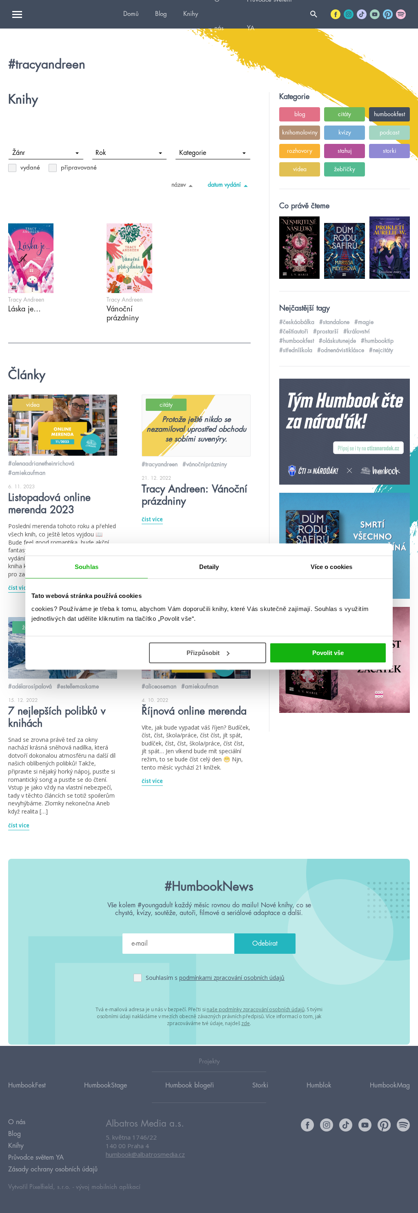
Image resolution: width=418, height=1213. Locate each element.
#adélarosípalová (30, 686)
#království (356, 331)
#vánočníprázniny (204, 464)
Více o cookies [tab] (331, 566)
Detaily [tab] (209, 566)
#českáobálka (296, 322)
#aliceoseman (159, 686)
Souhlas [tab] (86, 566)
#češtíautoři (293, 331)
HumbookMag (390, 1085)
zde (245, 1023)
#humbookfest (296, 341)
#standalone (334, 322)
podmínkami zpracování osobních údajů (232, 977)
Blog (161, 14)
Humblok (319, 1085)
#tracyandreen (160, 464)
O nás (16, 1122)
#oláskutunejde (337, 341)
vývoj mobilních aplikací (108, 1187)
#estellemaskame (78, 686)
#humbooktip (377, 341)
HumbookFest (27, 1085)
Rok (101, 153)
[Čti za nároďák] (344, 432)
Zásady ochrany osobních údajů (53, 1169)
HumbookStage (105, 1085)
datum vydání (224, 184)
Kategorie (192, 153)
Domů (131, 14)
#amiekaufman (26, 473)
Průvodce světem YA (36, 1157)
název (178, 184)
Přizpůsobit (203, 652)
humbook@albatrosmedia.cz (145, 1154)
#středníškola (295, 350)
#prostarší (325, 331)
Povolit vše (328, 652)
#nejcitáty (381, 350)
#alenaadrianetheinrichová (41, 463)
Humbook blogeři (189, 1085)
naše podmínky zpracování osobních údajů (255, 1009)
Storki (260, 1085)
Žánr (18, 153)
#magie (364, 322)
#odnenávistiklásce (340, 350)
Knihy (190, 14)
